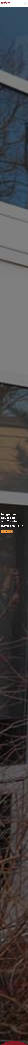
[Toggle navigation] (25, 3)
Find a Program (5, 531)
